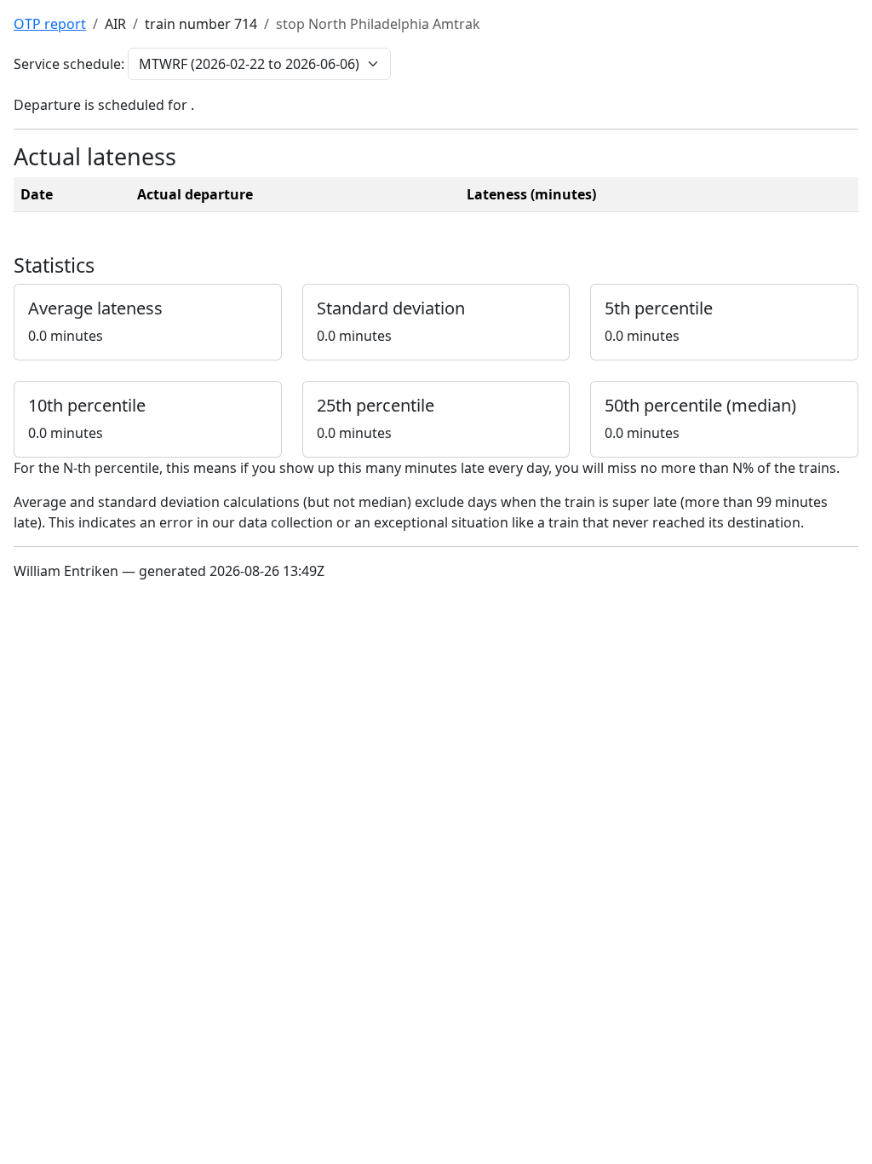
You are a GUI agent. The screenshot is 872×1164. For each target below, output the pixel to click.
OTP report (50, 23)
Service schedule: (69, 64)
